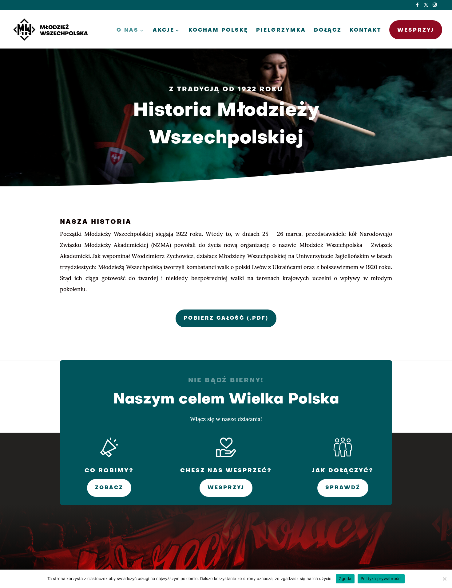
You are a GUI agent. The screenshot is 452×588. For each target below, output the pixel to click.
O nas (128, 30)
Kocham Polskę (218, 30)
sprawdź (342, 487)
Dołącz (328, 30)
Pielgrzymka (281, 30)
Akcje (163, 30)
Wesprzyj (415, 30)
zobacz (109, 487)
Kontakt (365, 30)
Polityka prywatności (381, 578)
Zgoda (345, 578)
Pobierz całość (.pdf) (226, 318)
